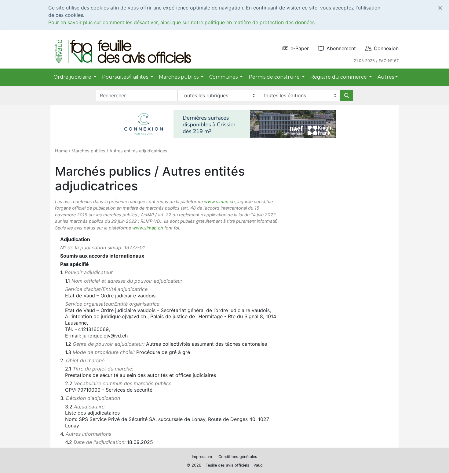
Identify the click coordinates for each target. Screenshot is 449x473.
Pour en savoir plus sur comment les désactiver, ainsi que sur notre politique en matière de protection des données (181, 22)
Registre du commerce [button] (339, 77)
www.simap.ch (219, 201)
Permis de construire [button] (275, 77)
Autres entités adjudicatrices (138, 150)
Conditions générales (237, 456)
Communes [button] (224, 77)
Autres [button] (386, 77)
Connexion (386, 48)
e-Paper (299, 48)
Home (61, 150)
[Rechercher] (346, 95)
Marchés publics (88, 150)
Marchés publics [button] (179, 77)
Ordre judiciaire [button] (73, 77)
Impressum (202, 456)
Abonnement (341, 48)
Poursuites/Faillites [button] (125, 77)
